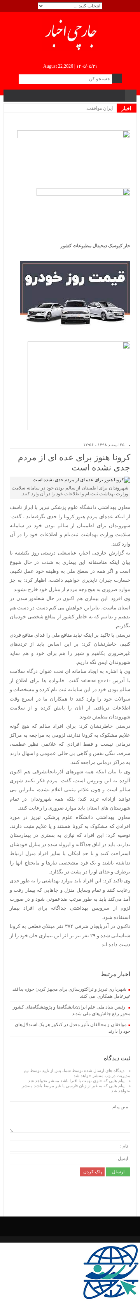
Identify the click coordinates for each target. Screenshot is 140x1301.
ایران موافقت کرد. (95, 108)
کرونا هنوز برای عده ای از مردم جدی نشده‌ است (74, 462)
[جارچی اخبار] (70, 33)
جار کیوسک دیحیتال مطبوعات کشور (95, 245)
